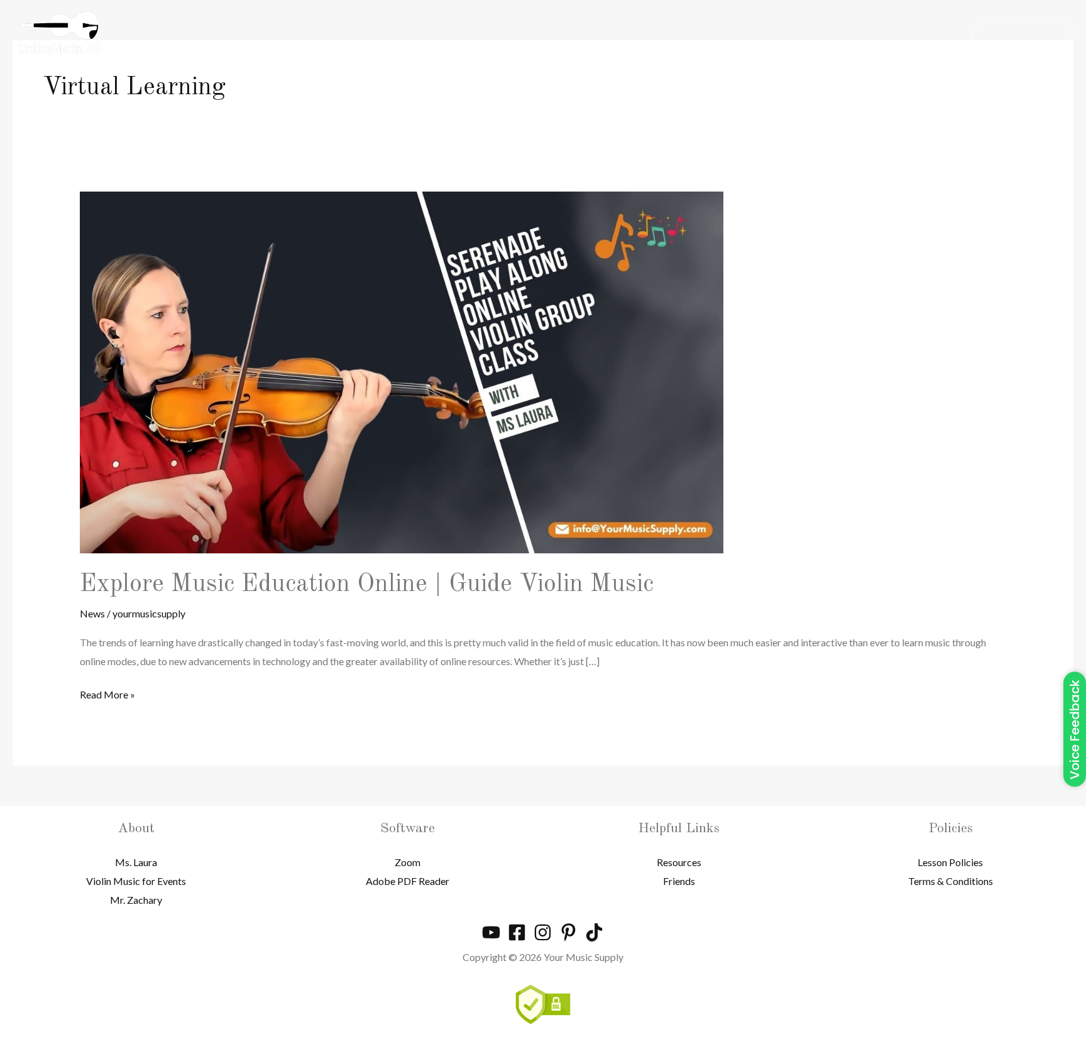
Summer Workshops (677, 33)
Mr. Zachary (136, 900)
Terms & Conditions (950, 881)
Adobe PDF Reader (407, 881)
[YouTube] (491, 932)
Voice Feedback (1074, 729)
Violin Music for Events (136, 881)
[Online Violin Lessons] (60, 32)
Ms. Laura (136, 862)
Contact (923, 33)
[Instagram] (543, 932)
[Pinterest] (568, 932)
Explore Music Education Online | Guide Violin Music (367, 584)
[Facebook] (517, 932)
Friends (679, 881)
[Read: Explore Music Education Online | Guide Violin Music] (401, 371)
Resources (788, 33)
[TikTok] (594, 932)
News (859, 33)
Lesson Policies (950, 862)
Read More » (107, 692)
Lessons (573, 33)
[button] (1022, 33)
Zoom (407, 862)
